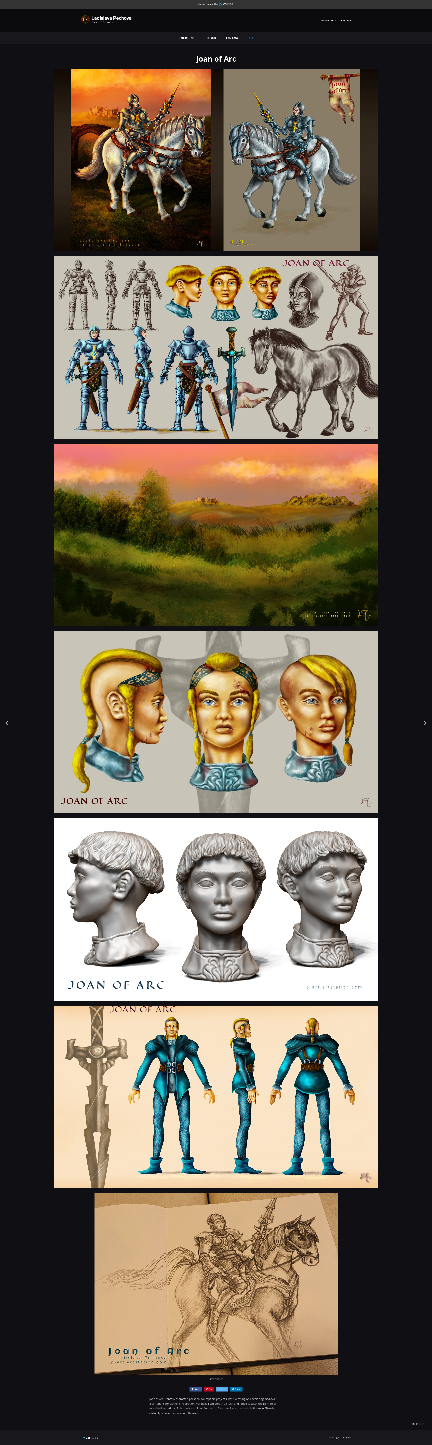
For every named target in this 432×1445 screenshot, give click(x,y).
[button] (418, 1424)
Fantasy (232, 38)
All (251, 38)
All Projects (328, 20)
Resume (346, 20)
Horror (210, 38)
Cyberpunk (186, 38)
